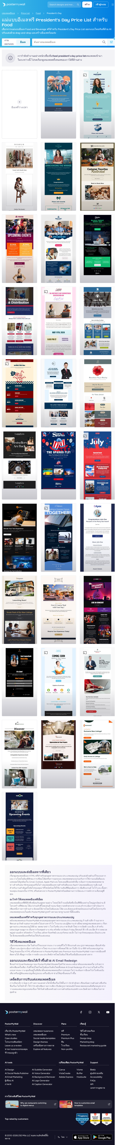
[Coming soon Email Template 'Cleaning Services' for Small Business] (58, 682)
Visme (80, 1069)
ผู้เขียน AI (9, 1080)
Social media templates (44, 1038)
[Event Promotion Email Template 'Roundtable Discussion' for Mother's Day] (58, 321)
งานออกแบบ (9, 42)
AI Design (9, 1069)
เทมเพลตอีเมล (8, 13)
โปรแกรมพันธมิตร (13, 1042)
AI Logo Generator (41, 1080)
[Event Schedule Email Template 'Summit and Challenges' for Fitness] (19, 248)
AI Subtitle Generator (42, 1069)
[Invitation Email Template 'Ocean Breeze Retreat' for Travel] (19, 754)
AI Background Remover (43, 1077)
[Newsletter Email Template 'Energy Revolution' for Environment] (58, 537)
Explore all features (42, 1049)
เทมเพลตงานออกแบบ (43, 1031)
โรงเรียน (65, 1045)
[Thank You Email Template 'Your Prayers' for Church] (58, 754)
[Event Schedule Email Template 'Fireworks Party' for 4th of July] (97, 465)
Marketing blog (87, 1042)
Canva (62, 1069)
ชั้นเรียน (84, 1034)
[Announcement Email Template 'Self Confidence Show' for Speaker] (19, 682)
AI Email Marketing (13, 1077)
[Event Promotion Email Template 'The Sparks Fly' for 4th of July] (58, 465)
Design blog (85, 1038)
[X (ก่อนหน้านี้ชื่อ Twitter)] (99, 1012)
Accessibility (96, 1077)
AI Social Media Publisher (17, 1073)
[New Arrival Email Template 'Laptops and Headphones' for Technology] (19, 537)
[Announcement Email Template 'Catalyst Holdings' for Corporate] (58, 176)
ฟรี (62, 1031)
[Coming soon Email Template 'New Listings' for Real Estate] (19, 609)
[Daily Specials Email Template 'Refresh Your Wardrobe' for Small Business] (19, 176)
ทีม (62, 1042)
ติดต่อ (93, 1069)
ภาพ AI (8, 1084)
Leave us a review (13, 1045)
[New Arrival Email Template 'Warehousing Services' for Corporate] (19, 321)
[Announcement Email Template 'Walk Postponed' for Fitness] (58, 104)
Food (38, 13)
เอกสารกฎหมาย (97, 1088)
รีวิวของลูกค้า (11, 1053)
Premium (65, 1034)
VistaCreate (64, 1073)
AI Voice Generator (41, 1073)
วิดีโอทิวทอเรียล (87, 1031)
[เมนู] (112, 4)
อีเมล (23, 42)
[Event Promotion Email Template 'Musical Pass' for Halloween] (97, 609)
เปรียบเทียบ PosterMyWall (71, 1062)
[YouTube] (108, 1012)
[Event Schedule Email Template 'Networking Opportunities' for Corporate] (19, 826)
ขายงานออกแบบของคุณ (16, 1049)
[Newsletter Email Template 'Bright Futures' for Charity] (58, 248)
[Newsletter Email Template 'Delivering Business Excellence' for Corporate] (58, 393)
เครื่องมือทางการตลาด (43, 1045)
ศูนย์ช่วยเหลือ (96, 1073)
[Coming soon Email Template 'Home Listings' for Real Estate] (97, 754)
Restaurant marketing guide (93, 1045)
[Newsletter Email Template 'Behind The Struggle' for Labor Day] (97, 321)
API (91, 1084)
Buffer (80, 1073)
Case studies (11, 1038)
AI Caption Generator (42, 1084)
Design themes (40, 1042)
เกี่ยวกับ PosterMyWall (15, 1031)
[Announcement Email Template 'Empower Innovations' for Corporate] (97, 104)
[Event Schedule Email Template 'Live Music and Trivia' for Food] (19, 393)
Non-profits (67, 1049)
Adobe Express (66, 1077)
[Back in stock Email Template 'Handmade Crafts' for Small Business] (19, 465)
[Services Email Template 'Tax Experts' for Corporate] (97, 682)
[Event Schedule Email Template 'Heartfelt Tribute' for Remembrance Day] (97, 393)
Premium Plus (67, 1038)
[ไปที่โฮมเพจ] (12, 5)
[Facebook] (81, 1012)
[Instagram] (90, 1012)
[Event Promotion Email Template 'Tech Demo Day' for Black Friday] (97, 248)
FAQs (93, 1080)
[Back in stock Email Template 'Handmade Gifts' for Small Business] (97, 176)
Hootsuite (81, 1077)
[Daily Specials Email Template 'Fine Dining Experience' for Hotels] (58, 609)
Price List (25, 13)
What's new (10, 1034)
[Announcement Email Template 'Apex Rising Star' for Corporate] (97, 537)
